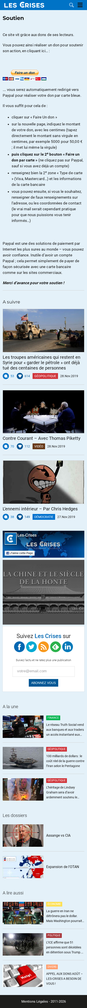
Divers (52, 966)
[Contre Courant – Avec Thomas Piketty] (43, 412)
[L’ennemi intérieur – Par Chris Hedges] (43, 482)
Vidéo (38, 446)
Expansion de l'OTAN (62, 867)
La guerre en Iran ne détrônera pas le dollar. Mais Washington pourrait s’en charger (64, 916)
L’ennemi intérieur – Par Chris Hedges (40, 509)
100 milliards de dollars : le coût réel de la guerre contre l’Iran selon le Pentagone (65, 761)
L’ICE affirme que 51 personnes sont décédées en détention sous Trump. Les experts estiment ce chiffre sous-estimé (63, 948)
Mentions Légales (34, 1001)
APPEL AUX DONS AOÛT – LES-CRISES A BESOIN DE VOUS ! (64, 978)
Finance (53, 717)
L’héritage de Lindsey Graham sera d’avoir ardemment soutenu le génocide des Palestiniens (64, 793)
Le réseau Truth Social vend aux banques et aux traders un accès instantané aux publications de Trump (65, 730)
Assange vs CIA (58, 835)
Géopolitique (45, 376)
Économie (54, 904)
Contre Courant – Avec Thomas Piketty (41, 438)
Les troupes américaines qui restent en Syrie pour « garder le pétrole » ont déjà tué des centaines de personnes (41, 363)
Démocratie (43, 517)
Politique (54, 935)
